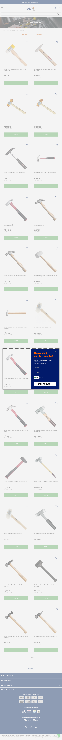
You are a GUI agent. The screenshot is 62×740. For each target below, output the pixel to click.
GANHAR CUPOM (45, 384)
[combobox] (36, 377)
